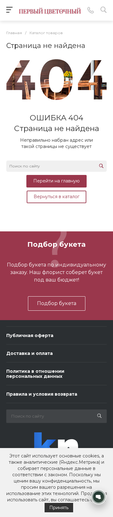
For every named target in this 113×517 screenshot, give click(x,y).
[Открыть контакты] (98, 496)
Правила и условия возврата (41, 394)
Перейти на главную (56, 181)
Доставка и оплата (29, 353)
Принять (58, 507)
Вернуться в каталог (56, 196)
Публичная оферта (29, 335)
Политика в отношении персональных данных (35, 373)
